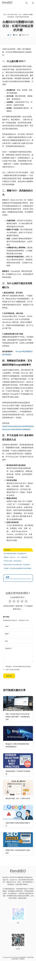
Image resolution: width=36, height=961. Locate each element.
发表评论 (9, 676)
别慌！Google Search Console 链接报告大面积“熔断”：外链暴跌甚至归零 (18, 716)
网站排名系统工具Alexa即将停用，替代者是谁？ (17, 564)
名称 (7, 626)
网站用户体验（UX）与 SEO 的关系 (18, 798)
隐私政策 (22, 959)
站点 (6, 641)
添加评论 (8, 648)
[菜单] (33, 3)
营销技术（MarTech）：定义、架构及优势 (15, 557)
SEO (20, 14)
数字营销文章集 (12, 14)
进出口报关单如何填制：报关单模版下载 (15, 553)
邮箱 (7, 634)
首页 (4, 14)
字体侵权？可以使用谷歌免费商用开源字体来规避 (17, 568)
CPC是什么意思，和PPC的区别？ (13, 561)
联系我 (20, 884)
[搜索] (26, 3)
